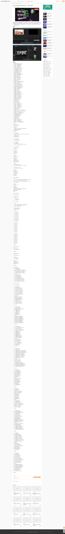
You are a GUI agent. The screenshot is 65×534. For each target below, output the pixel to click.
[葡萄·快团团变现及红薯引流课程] (45, 38)
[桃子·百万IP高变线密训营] (36, 499)
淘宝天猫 (46, 62)
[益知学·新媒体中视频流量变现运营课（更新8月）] (36, 489)
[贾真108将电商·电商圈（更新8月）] (45, 14)
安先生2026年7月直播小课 (26, 524)
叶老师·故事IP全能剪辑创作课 (16, 503)
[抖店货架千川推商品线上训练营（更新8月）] (45, 16)
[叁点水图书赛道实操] (17, 509)
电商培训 (19, 1)
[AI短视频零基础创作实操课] (17, 520)
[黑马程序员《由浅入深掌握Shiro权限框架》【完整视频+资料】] (45, 49)
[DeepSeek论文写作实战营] (45, 35)
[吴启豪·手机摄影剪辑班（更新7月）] (36, 509)
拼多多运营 (44, 66)
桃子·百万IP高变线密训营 (36, 503)
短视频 (24, 492)
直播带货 (47, 61)
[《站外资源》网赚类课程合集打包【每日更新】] (17, 489)
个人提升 (44, 62)
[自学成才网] (6, 1)
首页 (12, 1)
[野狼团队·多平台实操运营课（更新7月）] (27, 509)
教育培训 (25, 1)
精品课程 (29, 1)
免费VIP (32, 1)
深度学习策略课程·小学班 (49, 50)
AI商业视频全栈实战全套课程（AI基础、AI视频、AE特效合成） (49, 24)
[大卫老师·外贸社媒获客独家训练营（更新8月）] (45, 27)
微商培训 (46, 73)
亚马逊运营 (44, 67)
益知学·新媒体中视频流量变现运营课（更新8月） (36, 493)
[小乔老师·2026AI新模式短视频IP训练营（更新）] (36, 520)
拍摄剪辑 (14, 481)
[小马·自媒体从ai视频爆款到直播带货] (45, 54)
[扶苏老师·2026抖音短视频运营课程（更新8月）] (27, 499)
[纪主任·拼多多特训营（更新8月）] (45, 22)
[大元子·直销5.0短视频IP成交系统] (27, 489)
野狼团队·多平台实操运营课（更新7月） (27, 514)
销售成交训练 (49, 72)
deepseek (46, 72)
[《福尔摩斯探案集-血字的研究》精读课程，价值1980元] (45, 43)
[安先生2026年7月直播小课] (27, 520)
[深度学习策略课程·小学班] (45, 51)
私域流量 (47, 67)
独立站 (44, 72)
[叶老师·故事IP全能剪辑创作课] (17, 499)
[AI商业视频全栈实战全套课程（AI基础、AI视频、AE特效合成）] (45, 25)
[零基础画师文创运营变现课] (45, 32)
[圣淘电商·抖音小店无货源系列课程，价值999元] (45, 46)
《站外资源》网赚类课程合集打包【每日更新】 (17, 493)
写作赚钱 (49, 73)
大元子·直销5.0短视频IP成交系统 (27, 493)
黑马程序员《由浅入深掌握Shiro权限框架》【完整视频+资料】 (49, 49)
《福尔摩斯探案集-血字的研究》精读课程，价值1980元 (49, 43)
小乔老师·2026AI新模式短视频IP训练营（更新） (37, 525)
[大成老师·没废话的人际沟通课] (45, 57)
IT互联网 (22, 1)
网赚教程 (15, 1)
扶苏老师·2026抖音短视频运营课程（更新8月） (27, 504)
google (44, 73)
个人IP (49, 67)
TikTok (49, 62)
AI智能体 (14, 492)
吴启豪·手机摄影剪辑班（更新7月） (36, 514)
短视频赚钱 (17, 481)
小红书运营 (50, 61)
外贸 (46, 66)
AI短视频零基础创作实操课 (16, 524)
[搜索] (59, 1)
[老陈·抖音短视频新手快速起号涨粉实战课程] (45, 41)
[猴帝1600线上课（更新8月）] (45, 19)
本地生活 (49, 66)
